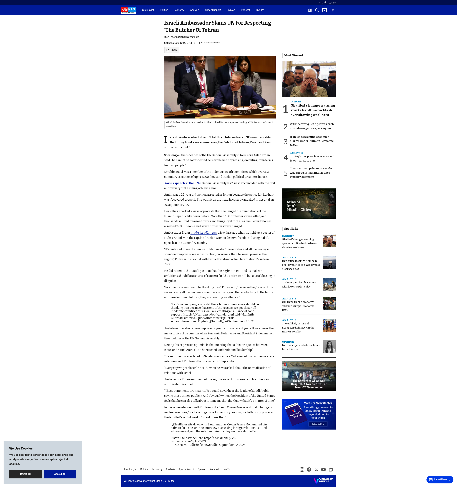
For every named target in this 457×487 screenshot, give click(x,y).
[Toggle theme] (333, 10)
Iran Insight (148, 10)
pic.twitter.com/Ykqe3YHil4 (216, 318)
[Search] (317, 10)
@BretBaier (179, 424)
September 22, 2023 (232, 444)
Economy (179, 10)
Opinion (231, 10)
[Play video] (324, 10)
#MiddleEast (249, 431)
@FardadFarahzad (183, 318)
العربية (323, 2)
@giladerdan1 (224, 314)
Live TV (260, 10)
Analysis (194, 10)
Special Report (213, 10)
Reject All (25, 474)
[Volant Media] (323, 481)
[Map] (310, 10)
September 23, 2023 (241, 321)
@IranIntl (246, 314)
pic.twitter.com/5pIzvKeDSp (189, 441)
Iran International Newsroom (181, 37)
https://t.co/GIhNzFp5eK (220, 438)
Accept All (60, 474)
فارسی (332, 2)
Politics (164, 10)
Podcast (245, 10)
